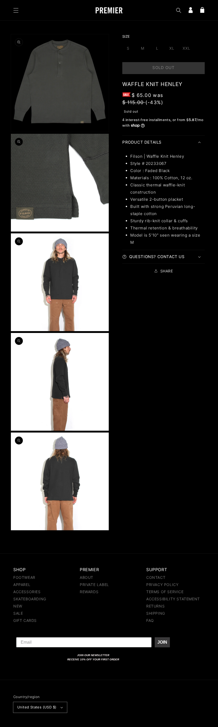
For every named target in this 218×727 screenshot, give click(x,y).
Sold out (163, 67)
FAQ (150, 620)
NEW (17, 606)
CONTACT (155, 578)
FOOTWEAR (24, 578)
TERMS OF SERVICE (165, 591)
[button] (16, 10)
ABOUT (86, 578)
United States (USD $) (36, 707)
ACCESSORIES (27, 591)
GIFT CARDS (25, 620)
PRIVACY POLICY (162, 584)
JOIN (162, 642)
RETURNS (155, 606)
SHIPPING (155, 613)
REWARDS (89, 591)
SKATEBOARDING (29, 599)
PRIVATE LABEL (94, 584)
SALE (18, 613)
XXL (186, 48)
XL (171, 48)
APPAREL (21, 584)
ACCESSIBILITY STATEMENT (173, 599)
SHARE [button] (166, 271)
